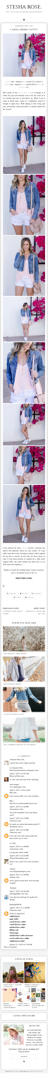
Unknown (13, 820)
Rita (11, 792)
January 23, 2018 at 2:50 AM (21, 944)
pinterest (37, 593)
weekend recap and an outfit (38, 1006)
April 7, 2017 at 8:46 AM (19, 891)
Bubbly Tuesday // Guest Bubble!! (32, 986)
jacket (7, 84)
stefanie (13, 877)
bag (23, 84)
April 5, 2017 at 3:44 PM (19, 806)
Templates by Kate (36, 1071)
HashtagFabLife (16, 904)
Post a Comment (10, 947)
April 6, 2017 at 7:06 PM (19, 874)
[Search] (24, 1061)
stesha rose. (24, 7)
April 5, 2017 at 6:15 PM (19, 818)
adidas (24, 547)
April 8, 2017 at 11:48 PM (20, 907)
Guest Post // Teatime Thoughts (12, 986)
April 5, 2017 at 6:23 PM (19, 830)
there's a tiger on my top (35, 612)
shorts (7, 81)
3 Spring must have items (13, 612)
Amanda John (15, 759)
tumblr (18, 597)
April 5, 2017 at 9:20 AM (19, 773)
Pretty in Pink (15, 776)
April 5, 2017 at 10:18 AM (20, 790)
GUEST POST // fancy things (24, 1005)
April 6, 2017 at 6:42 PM (19, 855)
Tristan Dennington (17, 858)
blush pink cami (24, 92)
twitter (25, 593)
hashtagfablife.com (17, 893)
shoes (40, 84)
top (24, 81)
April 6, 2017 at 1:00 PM (19, 846)
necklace (22, 87)
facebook (12, 593)
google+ (30, 597)
